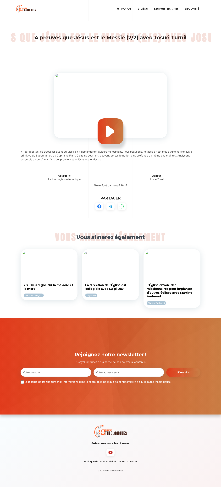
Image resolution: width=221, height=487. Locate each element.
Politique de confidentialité (100, 461)
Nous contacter (128, 461)
